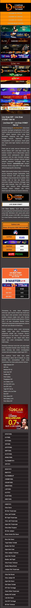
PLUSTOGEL (8, 496)
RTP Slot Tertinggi (10, 588)
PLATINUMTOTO (9, 461)
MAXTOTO (8, 472)
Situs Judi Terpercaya (11, 521)
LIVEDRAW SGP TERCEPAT (15, 16)
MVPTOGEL (8, 451)
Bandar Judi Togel (10, 559)
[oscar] (15, 416)
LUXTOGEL (8, 489)
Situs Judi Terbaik (10, 514)
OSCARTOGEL (9, 482)
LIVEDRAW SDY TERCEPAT (15, 20)
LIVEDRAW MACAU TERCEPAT (15, 23)
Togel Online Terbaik (11, 543)
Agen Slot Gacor (9, 581)
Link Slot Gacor (9, 598)
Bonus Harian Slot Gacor (12, 534)
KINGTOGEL (8, 499)
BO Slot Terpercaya (10, 511)
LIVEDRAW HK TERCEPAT (15, 13)
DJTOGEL (7, 437)
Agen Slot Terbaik (10, 556)
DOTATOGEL (8, 434)
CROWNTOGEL (9, 479)
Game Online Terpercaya (12, 591)
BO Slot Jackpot (9, 531)
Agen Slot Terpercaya (11, 524)
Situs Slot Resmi (9, 574)
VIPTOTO (7, 464)
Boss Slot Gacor (9, 539)
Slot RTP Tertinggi (10, 601)
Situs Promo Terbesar (11, 563)
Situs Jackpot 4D (10, 578)
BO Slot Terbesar (10, 604)
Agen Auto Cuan (9, 549)
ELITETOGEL (8, 454)
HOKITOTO (8, 504)
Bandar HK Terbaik (10, 594)
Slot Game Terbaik (10, 584)
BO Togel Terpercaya (11, 517)
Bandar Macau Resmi (11, 566)
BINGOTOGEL (8, 486)
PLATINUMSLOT (9, 476)
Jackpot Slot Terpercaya (12, 569)
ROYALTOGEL (8, 457)
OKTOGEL (7, 444)
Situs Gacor (8, 507)
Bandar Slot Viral (10, 546)
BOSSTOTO (8, 469)
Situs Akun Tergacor (11, 527)
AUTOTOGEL (8, 447)
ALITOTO (7, 492)
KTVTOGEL (8, 441)
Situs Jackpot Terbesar (11, 553)
